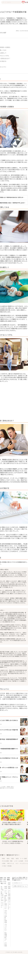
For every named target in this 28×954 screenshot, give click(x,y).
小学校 (3, 863)
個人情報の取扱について (6, 936)
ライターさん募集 (9, 893)
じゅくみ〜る (9, 906)
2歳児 (12, 858)
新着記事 (6, 887)
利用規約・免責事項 (6, 919)
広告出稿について (9, 899)
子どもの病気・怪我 (7, 861)
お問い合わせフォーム (20, 886)
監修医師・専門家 (6, 899)
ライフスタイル (2, 905)
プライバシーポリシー (6, 927)
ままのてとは (6, 912)
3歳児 (17, 858)
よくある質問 (6, 944)
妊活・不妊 (2, 888)
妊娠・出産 (2, 893)
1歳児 (7, 858)
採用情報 (9, 887)
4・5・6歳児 (23, 858)
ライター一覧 (6, 892)
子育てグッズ (10, 863)
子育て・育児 (2, 898)
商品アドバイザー (6, 906)
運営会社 (9, 883)
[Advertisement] (14, 403)
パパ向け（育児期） (7, 866)
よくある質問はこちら (16, 883)
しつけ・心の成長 (18, 861)
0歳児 (3, 858)
